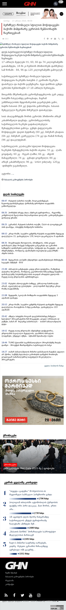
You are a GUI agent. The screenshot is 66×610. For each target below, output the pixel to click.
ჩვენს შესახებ (11, 573)
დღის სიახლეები (13, 194)
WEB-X (49, 601)
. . (13, 173)
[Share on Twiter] (51, 39)
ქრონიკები (9, 435)
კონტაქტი (9, 584)
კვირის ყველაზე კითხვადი (20, 482)
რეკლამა (9, 580)
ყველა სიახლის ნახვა (54, 366)
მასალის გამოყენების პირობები (18, 180)
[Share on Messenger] (47, 39)
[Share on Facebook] (44, 39)
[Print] (62, 39)
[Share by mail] (55, 39)
